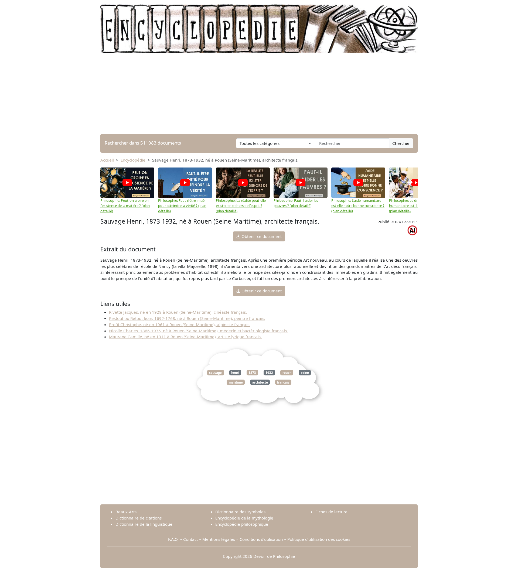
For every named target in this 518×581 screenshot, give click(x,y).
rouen (286, 373)
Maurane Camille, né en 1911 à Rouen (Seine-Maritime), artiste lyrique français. (185, 336)
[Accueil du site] (259, 26)
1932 (269, 373)
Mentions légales (218, 539)
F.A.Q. (173, 539)
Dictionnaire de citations (138, 518)
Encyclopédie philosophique (241, 524)
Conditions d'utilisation (261, 539)
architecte (260, 382)
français (283, 382)
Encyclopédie (133, 160)
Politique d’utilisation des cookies (318, 539)
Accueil (107, 160)
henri (235, 373)
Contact (190, 539)
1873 (252, 373)
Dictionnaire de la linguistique (143, 524)
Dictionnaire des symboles (240, 511)
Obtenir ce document (261, 236)
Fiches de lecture (331, 511)
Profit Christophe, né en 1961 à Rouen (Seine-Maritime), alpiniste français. (179, 324)
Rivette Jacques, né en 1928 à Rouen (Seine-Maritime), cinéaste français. (178, 312)
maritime (236, 382)
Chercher (401, 143)
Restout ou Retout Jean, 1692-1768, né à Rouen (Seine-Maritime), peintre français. (187, 318)
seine (305, 373)
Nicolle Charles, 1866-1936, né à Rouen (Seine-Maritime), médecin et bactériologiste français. (198, 330)
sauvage (215, 373)
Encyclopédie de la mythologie (244, 518)
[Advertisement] (259, 93)
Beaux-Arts (126, 511)
